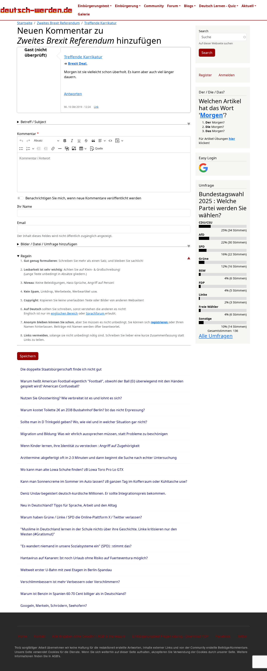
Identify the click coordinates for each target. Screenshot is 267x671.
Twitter (242, 636)
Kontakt (39, 636)
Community (154, 6)
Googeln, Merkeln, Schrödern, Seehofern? (53, 605)
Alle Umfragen (216, 335)
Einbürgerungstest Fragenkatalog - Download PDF (170, 636)
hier (232, 138)
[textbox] (103, 172)
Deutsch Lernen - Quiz (217, 6)
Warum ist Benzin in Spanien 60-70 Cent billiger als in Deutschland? (73, 593)
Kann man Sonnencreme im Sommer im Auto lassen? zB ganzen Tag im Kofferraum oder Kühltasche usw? (103, 481)
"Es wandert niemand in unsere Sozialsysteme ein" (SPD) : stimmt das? (75, 546)
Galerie (84, 14)
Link (96, 106)
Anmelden (227, 75)
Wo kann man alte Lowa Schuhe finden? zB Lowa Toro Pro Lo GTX (71, 469)
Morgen (211, 115)
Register (205, 75)
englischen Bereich (64, 313)
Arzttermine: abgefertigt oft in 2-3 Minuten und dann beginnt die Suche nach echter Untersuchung (98, 457)
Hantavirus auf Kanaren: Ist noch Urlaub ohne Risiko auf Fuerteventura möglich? (84, 558)
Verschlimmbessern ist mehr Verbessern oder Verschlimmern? (70, 581)
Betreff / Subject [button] (33, 122)
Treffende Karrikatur (100, 23)
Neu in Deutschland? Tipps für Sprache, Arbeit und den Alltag (68, 505)
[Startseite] (36, 10)
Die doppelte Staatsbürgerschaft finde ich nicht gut (61, 369)
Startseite (24, 23)
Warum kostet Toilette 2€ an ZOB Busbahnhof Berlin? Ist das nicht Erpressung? (82, 410)
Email (21, 222)
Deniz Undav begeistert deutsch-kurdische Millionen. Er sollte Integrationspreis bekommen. (93, 493)
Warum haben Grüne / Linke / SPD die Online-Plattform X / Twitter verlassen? (81, 517)
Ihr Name (24, 206)
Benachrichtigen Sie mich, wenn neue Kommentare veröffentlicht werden (83, 198)
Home (22, 636)
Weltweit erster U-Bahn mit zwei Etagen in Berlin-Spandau (66, 570)
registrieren (160, 322)
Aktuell (248, 6)
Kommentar (26, 133)
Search (203, 31)
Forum (172, 6)
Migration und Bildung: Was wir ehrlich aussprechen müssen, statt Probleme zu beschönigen (94, 434)
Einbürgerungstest (93, 6)
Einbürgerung (126, 6)
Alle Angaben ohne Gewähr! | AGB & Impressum (88, 636)
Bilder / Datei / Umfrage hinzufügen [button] (49, 244)
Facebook (222, 636)
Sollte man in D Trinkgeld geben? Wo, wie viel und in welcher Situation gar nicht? (83, 422)
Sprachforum (95, 313)
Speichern (28, 356)
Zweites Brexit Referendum (58, 23)
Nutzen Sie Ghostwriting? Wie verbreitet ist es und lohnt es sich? (71, 398)
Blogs (188, 6)
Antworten (73, 94)
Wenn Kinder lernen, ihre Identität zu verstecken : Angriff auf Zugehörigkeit (80, 445)
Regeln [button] (26, 256)
